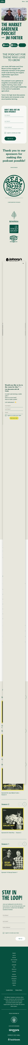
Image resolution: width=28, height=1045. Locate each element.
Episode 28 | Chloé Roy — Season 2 (11, 832)
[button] (20, 804)
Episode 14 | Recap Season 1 (9, 872)
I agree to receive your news (14, 133)
